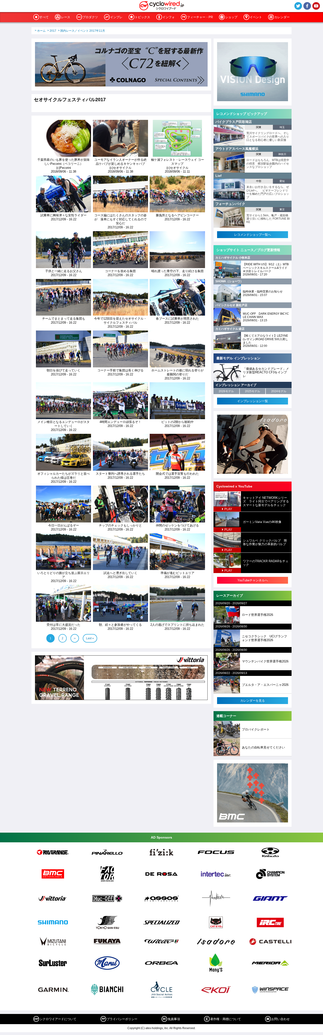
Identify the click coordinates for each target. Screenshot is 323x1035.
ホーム (41, 30)
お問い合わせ (280, 1019)
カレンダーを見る (252, 700)
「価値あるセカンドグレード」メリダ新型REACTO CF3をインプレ (266, 372)
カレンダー (282, 17)
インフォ (168, 17)
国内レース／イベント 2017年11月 (82, 30)
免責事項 (174, 1019)
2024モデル (278, 391)
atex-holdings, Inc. (157, 1028)
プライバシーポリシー (122, 1019)
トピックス (142, 17)
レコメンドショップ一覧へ (252, 234)
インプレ (116, 17)
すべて (44, 17)
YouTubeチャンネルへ (252, 580)
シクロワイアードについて (57, 1019)
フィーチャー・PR (200, 17)
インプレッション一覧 (252, 401)
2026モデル (226, 391)
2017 (53, 30)
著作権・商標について (225, 1019)
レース (65, 17)
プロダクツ (90, 17)
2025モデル (252, 391)
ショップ (231, 17)
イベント (256, 17)
